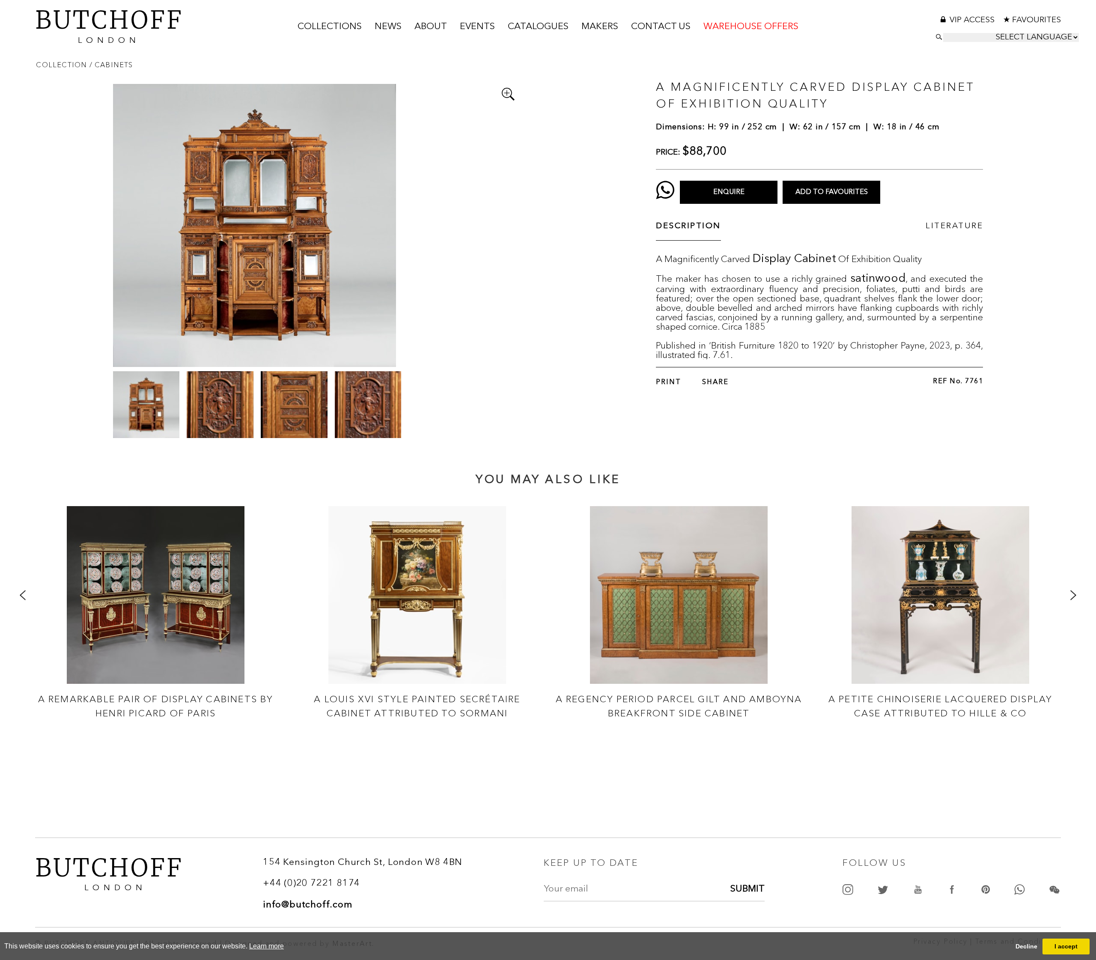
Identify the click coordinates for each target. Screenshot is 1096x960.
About (430, 26)
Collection (62, 64)
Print (668, 382)
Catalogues (538, 26)
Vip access (973, 20)
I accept (1066, 946)
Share (715, 382)
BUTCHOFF (109, 25)
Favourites (1036, 20)
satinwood (877, 279)
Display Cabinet (794, 259)
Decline (1026, 946)
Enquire (729, 192)
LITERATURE (954, 226)
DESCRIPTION (688, 226)
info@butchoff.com (307, 904)
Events (477, 26)
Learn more (266, 946)
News (388, 26)
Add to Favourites (831, 192)
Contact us (661, 26)
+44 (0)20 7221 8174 (311, 883)
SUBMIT (747, 889)
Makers (599, 26)
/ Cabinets (111, 64)
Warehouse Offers (750, 26)
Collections (330, 26)
